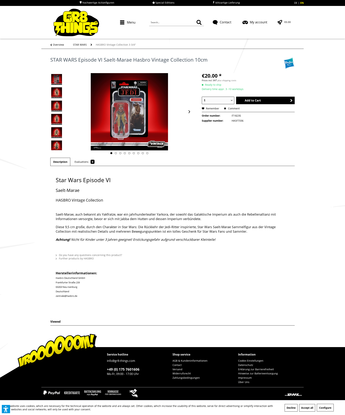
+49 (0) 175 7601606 (123, 369)
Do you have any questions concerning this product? (90, 255)
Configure (325, 407)
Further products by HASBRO (76, 258)
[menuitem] (128, 29)
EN (302, 2)
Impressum (245, 377)
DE (296, 2)
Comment (233, 108)
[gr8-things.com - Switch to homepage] (76, 22)
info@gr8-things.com (121, 361)
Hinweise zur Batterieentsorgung (258, 373)
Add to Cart (253, 100)
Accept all (307, 407)
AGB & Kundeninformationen (190, 360)
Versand (177, 369)
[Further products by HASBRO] (289, 63)
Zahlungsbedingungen (186, 377)
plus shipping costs (226, 80)
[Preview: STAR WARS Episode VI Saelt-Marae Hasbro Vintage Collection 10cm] (56, 79)
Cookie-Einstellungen (250, 360)
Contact (177, 365)
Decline (291, 407)
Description (60, 161)
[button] (6, 409)
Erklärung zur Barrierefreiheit (256, 369)
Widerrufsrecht (181, 373)
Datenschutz (245, 365)
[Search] (199, 22)
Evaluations (84, 161)
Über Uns (243, 382)
